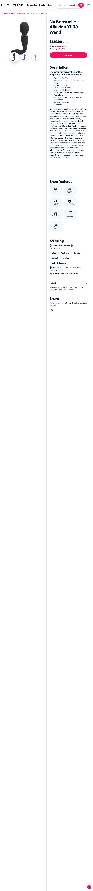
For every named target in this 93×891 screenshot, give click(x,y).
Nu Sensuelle (21, 13)
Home (6, 13)
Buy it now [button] (68, 55)
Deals (50, 5)
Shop (12, 13)
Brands (42, 5)
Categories (32, 5)
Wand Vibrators (64, 49)
